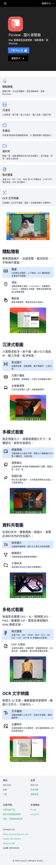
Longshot (34, 814)
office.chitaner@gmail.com (14, 834)
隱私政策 (7, 785)
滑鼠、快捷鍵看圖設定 (13, 818)
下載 (5, 794)
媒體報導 (34, 794)
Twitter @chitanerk (12, 838)
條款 (5, 789)
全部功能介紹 (9, 809)
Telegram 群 (9, 843)
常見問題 (34, 789)
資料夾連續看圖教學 (12, 814)
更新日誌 (34, 785)
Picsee (33, 809)
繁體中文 (46, 3)
